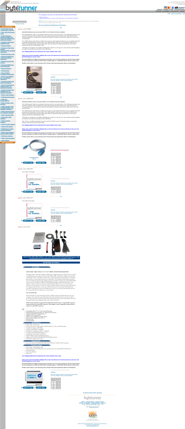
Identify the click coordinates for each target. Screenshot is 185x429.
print (61, 27)
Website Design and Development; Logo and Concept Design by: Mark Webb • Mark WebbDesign (92, 424)
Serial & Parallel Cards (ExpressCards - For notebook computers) (7, 86)
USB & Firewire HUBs (7, 115)
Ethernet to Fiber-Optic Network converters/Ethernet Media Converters (7, 50)
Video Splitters (6, 140)
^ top (102, 404)
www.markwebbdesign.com (92, 425)
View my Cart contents (176, 13)
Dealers (83, 401)
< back (168, 13)
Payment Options (90, 401)
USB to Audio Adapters (8, 95)
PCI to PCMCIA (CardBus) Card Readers (7, 73)
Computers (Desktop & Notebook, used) (7, 43)
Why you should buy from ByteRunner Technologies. (52, 25)
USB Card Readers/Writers (4, 100)
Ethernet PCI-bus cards (8, 54)
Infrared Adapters (6, 68)
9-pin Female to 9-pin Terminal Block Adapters (7, 29)
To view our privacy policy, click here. (92, 392)
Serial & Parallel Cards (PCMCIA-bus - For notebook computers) (7, 91)
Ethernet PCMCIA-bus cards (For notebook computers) (7, 58)
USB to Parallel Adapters (8, 124)
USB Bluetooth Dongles (8, 97)
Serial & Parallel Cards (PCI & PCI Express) (7, 82)
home (183, 13)
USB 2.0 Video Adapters (8, 138)
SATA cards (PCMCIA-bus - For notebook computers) (7, 78)
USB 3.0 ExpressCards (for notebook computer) (7, 112)
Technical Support (95, 402)
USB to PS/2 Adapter (7, 126)
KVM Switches (5, 71)
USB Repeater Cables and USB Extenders (7, 129)
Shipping (81, 402)
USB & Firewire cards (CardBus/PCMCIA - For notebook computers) (6, 108)
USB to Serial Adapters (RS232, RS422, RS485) (7, 133)
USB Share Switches (7, 136)
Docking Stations (6, 45)
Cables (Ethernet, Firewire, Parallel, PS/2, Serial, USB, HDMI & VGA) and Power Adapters (7, 38)
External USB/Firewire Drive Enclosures (7, 65)
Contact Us (103, 402)
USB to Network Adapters (5, 121)
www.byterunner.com (93, 407)
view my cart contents (91, 404)
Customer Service (99, 401)
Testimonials (87, 402)
